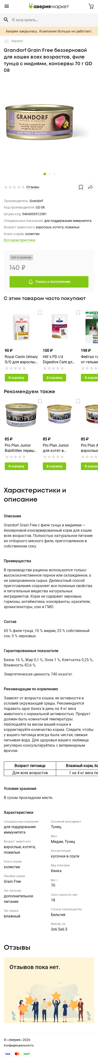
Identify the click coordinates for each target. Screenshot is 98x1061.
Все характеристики (19, 240)
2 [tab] (49, 173)
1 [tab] (44, 173)
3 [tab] (53, 173)
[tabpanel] (49, 123)
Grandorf (17, 41)
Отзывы (32, 187)
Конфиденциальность (19, 1045)
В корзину (16, 378)
